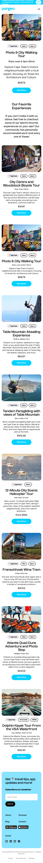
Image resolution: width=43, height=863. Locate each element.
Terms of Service (21, 858)
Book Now (21, 90)
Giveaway (32, 858)
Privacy (10, 858)
